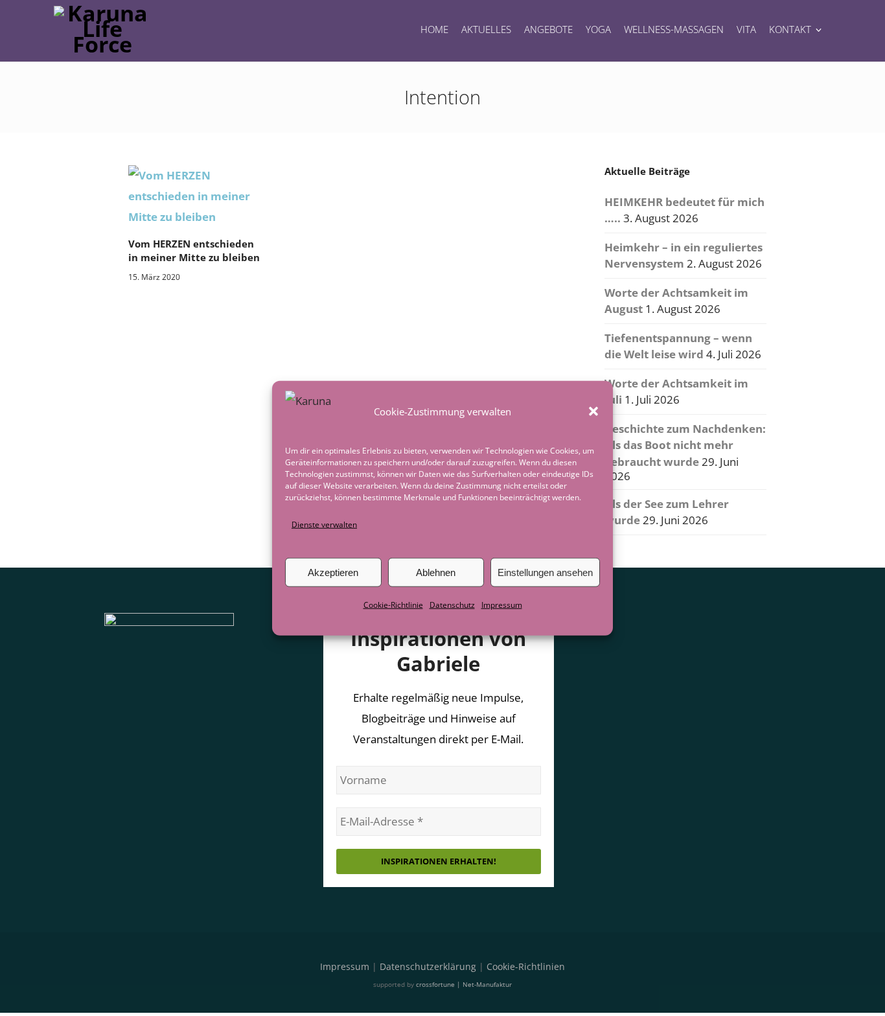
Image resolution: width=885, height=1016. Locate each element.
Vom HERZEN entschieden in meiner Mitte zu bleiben (194, 250)
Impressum (501, 604)
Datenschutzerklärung (428, 966)
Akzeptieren (333, 572)
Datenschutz (452, 604)
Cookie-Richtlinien (526, 966)
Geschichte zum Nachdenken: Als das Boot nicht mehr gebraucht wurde (685, 445)
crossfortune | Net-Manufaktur (464, 984)
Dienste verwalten (324, 524)
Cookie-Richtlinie (393, 604)
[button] (593, 411)
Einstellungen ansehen (545, 572)
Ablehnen (435, 572)
